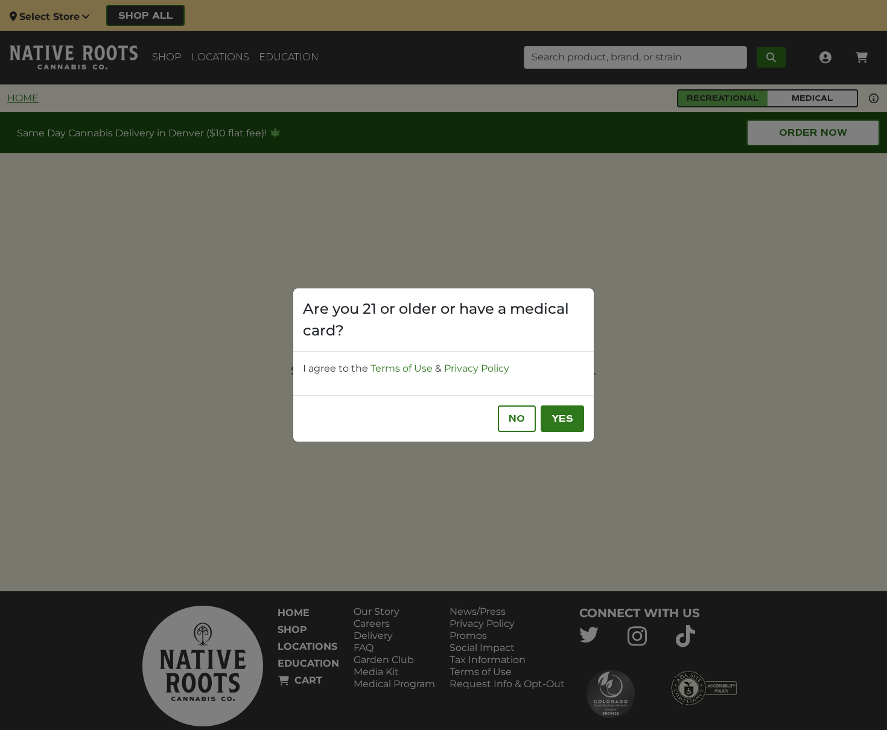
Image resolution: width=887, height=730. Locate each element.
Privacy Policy (476, 368)
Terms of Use (401, 368)
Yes (562, 419)
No (517, 419)
